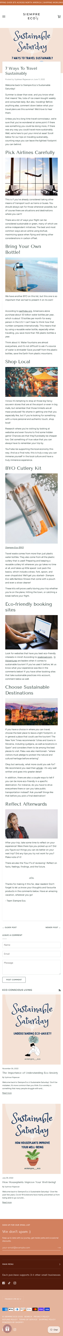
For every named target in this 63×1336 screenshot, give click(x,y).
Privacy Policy (41, 1317)
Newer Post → (53, 927)
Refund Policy (10, 1320)
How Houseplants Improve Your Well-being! (29, 1182)
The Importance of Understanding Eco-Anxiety (30, 1072)
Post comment (14, 980)
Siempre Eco (11, 1317)
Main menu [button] (7, 1264)
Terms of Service (28, 1320)
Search (28, 1317)
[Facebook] (3, 1283)
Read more (7, 1093)
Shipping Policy (47, 1320)
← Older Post (9, 927)
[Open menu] (6, 16)
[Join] (57, 1247)
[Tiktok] (9, 1283)
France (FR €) (12, 1299)
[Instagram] (14, 1283)
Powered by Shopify (13, 1322)
